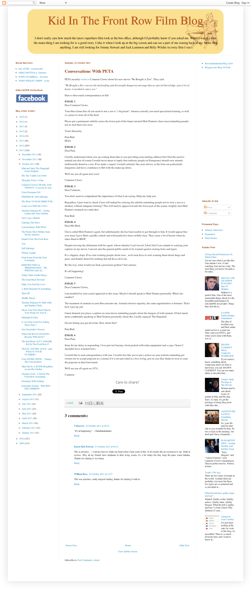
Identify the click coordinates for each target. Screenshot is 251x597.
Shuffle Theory (28, 297)
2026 (22, 116)
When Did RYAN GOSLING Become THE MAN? (35, 335)
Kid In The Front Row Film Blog (125, 20)
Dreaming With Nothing (33, 381)
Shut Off (26, 293)
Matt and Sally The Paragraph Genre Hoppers (35, 169)
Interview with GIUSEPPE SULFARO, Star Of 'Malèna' (228, 283)
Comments (211, 213)
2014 (22, 135)
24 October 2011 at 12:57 (101, 473)
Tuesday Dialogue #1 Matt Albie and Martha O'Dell (37, 304)
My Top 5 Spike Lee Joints (34, 175)
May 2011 (27, 413)
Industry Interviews (214, 229)
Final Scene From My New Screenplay (34, 259)
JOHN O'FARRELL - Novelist (33, 76)
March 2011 (28, 423)
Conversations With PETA (34, 227)
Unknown (79, 425)
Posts (209, 207)
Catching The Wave (31, 222)
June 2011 (27, 408)
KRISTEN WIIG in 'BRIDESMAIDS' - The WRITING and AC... (34, 267)
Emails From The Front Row (35, 238)
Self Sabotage (28, 248)
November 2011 (30, 159)
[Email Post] (80, 402)
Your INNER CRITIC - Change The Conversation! (36, 360)
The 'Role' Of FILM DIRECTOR (37, 201)
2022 (22, 121)
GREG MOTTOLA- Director (32, 72)
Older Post (184, 545)
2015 (22, 131)
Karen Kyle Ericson (84, 446)
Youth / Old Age (212, 472)
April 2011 (27, 418)
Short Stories (211, 238)
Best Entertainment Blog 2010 (219, 63)
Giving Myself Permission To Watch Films (219, 256)
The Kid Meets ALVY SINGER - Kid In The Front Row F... (37, 343)
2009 (22, 443)
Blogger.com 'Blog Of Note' (218, 67)
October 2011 (28, 163)
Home (128, 545)
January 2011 (28, 432)
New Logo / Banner (31, 217)
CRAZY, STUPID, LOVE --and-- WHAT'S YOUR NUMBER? (37, 351)
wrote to (85, 79)
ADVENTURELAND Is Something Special (228, 415)
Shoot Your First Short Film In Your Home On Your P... (36, 311)
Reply (77, 435)
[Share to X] (94, 403)
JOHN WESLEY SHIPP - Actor (34, 80)
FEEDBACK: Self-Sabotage (35, 196)
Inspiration (210, 234)
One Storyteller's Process (33, 329)
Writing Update (29, 252)
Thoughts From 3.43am (33, 180)
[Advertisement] (217, 134)
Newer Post (71, 545)
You (23, 243)
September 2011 (30, 394)
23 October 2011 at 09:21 (106, 446)
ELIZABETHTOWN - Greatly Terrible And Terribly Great (228, 444)
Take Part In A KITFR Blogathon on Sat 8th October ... (37, 368)
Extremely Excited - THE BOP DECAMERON (36, 387)
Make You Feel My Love (33, 284)
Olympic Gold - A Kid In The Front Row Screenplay (35, 375)
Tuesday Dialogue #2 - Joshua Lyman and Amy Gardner (36, 212)
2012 (22, 145)
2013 (22, 140)
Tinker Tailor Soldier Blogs (34, 275)
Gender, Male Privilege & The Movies (227, 382)
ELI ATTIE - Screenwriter (31, 68)
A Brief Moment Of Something (36, 288)
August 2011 (28, 399)
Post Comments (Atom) (88, 560)
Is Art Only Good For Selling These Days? (35, 323)
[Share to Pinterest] (102, 403)
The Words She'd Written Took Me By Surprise (36, 233)
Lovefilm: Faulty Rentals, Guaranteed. (228, 315)
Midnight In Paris (30, 317)
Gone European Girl (31, 192)
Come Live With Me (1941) (34, 205)
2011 (22, 150)
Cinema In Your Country (227, 518)
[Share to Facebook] (98, 403)
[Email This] (87, 403)
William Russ (81, 474)
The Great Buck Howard (33, 279)
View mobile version (127, 551)
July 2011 (27, 403)
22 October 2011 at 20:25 (97, 425)
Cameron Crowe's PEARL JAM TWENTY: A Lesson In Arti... (37, 186)
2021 (22, 126)
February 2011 (29, 427)
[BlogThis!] (91, 403)
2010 (22, 438)
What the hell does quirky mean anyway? (219, 494)
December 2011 (29, 154)
